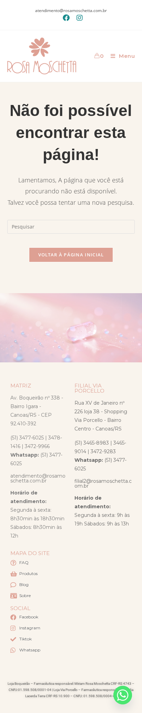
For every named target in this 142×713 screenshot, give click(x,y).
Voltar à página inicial (71, 255)
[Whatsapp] (122, 695)
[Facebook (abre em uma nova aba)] (66, 17)
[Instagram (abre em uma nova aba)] (78, 17)
